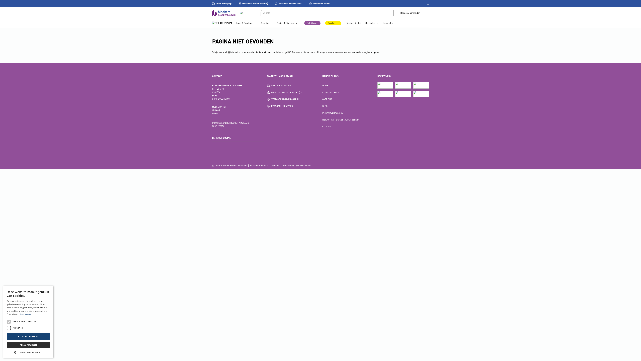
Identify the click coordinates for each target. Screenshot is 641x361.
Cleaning (265, 23)
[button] (28, 352)
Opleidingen (312, 23)
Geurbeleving (371, 23)
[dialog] (28, 322)
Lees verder (25, 314)
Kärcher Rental (353, 23)
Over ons (327, 99)
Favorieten (388, 23)
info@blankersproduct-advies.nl (230, 123)
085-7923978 (218, 126)
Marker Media (304, 165)
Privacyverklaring (332, 112)
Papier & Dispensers (287, 23)
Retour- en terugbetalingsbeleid (340, 119)
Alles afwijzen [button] (28, 344)
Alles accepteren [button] (28, 336)
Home (325, 85)
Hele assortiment (223, 22)
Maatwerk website (259, 165)
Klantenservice (331, 92)
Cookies (326, 126)
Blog (325, 106)
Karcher (332, 23)
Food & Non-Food (244, 23)
